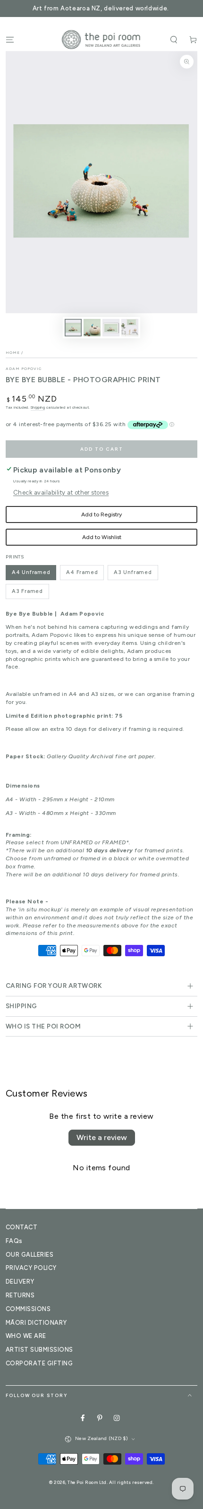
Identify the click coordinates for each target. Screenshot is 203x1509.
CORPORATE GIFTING (39, 1363)
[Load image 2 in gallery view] (92, 327)
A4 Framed (82, 572)
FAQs (14, 1240)
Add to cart (101, 449)
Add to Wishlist (101, 537)
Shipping (38, 407)
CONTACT (21, 1227)
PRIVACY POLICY (31, 1267)
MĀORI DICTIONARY (36, 1322)
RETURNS (20, 1295)
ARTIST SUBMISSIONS (39, 1349)
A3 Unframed (133, 572)
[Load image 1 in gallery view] (73, 327)
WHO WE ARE (26, 1335)
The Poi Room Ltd (87, 1482)
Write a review (101, 1137)
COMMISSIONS (28, 1308)
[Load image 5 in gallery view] (129, 327)
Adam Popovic (24, 368)
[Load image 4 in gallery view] (110, 327)
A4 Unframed (31, 572)
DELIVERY (20, 1281)
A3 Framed (27, 591)
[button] (174, 39)
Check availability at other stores (61, 492)
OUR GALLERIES (29, 1254)
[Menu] (10, 39)
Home (13, 352)
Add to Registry (101, 514)
